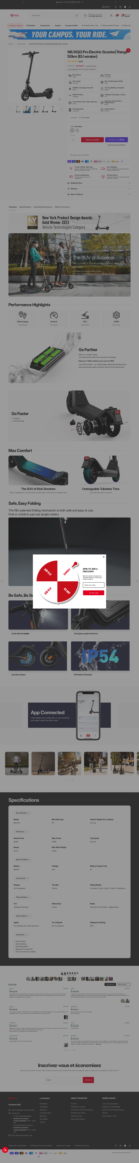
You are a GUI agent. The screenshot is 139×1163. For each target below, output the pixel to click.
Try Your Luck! (93, 593)
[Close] (103, 556)
